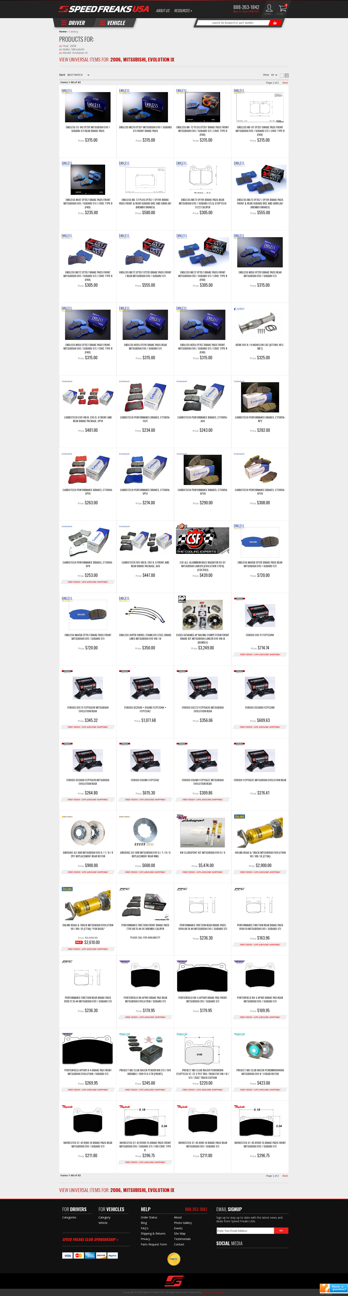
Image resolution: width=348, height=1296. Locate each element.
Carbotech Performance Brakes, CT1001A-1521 (145, 419)
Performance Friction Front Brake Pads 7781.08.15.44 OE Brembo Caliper (145, 927)
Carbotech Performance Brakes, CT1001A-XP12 (145, 491)
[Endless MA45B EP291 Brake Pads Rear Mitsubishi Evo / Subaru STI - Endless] (260, 543)
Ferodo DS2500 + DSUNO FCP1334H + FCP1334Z (145, 709)
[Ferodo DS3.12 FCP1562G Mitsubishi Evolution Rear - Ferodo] (202, 688)
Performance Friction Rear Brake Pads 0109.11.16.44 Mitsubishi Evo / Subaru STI (88, 999)
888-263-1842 (196, 1209)
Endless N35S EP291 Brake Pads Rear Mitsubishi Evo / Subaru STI (145, 346)
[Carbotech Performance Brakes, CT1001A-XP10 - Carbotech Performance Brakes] (87, 470)
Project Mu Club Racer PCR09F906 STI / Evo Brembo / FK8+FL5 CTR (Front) (145, 1072)
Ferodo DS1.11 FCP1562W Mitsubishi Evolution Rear (88, 709)
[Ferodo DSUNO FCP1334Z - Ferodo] (145, 760)
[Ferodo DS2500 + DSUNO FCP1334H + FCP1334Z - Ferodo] (145, 688)
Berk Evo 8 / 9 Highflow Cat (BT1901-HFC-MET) (260, 346)
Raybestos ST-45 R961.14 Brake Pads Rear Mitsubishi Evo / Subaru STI (202, 1144)
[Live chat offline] (334, 1288)
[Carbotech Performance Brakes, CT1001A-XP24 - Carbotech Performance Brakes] (260, 470)
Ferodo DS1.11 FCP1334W (260, 635)
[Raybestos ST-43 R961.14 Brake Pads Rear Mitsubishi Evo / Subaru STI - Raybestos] (87, 1123)
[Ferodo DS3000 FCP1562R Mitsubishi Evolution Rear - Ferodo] (87, 760)
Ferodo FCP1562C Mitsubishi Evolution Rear (260, 780)
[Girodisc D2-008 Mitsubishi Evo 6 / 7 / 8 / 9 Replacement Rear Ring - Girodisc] (145, 833)
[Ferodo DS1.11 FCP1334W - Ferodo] (260, 615)
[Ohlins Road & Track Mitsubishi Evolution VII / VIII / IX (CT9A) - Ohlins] (260, 833)
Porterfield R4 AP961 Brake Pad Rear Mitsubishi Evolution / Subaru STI (145, 999)
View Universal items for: (116, 1189)
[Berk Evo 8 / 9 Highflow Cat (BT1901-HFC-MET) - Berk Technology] (260, 325)
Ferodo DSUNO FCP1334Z (145, 780)
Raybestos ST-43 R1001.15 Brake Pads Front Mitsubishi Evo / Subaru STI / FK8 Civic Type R (145, 1146)
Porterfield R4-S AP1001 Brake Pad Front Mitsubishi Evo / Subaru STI (202, 999)
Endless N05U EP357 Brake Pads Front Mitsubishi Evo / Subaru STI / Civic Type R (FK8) (87, 348)
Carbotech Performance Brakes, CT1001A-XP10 (88, 491)
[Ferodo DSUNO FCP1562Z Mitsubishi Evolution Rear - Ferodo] (202, 760)
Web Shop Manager (213, 1292)
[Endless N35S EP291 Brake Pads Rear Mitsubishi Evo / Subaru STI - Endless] (145, 325)
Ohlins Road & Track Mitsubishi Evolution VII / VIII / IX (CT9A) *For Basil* (87, 927)
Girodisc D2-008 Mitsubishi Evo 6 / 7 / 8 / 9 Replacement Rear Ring (145, 854)
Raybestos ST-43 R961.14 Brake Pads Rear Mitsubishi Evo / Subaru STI (87, 1144)
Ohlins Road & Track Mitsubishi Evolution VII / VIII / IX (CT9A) (260, 854)
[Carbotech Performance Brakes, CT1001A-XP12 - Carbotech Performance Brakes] (145, 470)
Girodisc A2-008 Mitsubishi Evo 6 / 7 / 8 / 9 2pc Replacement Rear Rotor (88, 854)
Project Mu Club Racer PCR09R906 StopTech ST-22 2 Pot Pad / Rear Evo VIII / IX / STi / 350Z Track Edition (202, 1073)
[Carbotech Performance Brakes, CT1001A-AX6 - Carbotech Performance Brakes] (202, 398)
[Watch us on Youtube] (236, 1255)
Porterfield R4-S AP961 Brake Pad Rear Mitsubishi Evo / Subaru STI (260, 999)
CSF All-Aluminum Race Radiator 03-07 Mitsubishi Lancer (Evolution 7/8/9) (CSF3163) (203, 566)
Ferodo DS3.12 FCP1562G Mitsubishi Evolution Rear (203, 709)
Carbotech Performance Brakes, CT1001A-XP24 (260, 491)
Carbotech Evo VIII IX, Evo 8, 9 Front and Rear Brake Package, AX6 (145, 564)
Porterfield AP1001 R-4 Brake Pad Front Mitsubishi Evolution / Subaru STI (88, 1072)
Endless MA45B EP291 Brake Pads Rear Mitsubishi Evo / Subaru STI (260, 564)
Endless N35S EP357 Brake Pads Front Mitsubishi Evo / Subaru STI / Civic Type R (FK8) (202, 348)
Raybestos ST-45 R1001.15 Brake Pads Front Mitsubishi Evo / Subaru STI (260, 1144)
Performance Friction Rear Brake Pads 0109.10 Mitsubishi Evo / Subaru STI (260, 927)
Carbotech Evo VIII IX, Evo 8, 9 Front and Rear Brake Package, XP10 (88, 419)
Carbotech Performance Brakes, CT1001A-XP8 (88, 564)
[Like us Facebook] (219, 1255)
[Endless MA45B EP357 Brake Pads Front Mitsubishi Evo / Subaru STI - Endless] (87, 615)
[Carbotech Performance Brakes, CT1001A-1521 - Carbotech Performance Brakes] (145, 398)
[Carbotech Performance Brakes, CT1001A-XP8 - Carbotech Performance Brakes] (87, 543)
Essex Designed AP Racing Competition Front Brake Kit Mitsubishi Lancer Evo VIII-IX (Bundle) (202, 638)
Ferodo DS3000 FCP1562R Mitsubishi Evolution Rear (87, 782)
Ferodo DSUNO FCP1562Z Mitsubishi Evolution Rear (203, 782)
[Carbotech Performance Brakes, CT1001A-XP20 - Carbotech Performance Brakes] (202, 470)
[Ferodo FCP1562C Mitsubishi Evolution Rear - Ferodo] (260, 760)
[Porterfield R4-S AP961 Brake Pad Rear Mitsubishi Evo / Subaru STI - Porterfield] (260, 978)
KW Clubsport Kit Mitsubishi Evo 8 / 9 (202, 853)
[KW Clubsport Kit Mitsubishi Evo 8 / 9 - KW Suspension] (202, 833)
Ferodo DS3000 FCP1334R (260, 707)
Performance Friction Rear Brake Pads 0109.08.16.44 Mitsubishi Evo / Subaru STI (202, 927)
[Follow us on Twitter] (227, 1255)
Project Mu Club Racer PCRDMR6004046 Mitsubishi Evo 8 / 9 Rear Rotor (260, 1072)
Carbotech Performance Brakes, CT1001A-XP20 (203, 491)
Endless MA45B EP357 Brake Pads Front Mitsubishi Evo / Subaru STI (88, 637)
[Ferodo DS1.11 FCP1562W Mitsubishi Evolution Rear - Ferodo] (87, 688)
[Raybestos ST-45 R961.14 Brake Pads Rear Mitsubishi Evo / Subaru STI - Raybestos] (202, 1123)
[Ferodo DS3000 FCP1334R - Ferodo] (260, 688)
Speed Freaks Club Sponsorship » (90, 1239)
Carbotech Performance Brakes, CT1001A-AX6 (202, 419)
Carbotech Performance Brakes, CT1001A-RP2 (260, 419)
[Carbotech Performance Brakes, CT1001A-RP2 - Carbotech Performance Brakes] (260, 398)
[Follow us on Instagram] (244, 1255)
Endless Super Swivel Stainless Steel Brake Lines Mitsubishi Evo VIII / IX (145, 637)
